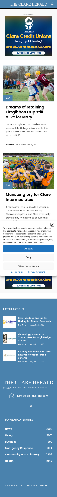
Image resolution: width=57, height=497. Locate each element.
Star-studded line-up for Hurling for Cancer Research (34, 319)
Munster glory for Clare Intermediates (28, 197)
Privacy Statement (36, 272)
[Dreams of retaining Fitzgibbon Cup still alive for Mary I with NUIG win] (28, 83)
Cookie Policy (17, 272)
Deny (28, 257)
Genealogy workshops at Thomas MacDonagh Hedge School (34, 337)
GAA (8, 97)
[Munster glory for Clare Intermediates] (28, 171)
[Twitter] (31, 406)
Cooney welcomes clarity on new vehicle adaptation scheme (34, 354)
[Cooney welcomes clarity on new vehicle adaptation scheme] (9, 355)
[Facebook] (25, 406)
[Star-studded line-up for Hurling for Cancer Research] (9, 322)
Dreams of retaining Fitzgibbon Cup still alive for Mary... (25, 112)
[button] (52, 224)
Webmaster (12, 144)
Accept (28, 248)
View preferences (28, 266)
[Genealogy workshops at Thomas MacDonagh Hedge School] (9, 338)
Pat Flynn (22, 325)
